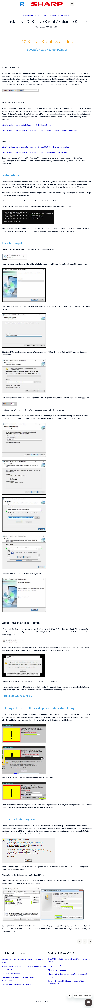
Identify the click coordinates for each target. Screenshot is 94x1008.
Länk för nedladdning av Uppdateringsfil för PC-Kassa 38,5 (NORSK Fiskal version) (34, 152)
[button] (72, 4)
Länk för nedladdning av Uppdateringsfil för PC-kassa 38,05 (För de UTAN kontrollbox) (36, 147)
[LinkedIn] (90, 941)
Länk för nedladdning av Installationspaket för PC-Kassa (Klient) (27, 125)
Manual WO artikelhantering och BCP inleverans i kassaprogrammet (67, 975)
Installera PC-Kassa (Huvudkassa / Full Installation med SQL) (23, 960)
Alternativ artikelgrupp (57, 970)
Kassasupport (28, 15)
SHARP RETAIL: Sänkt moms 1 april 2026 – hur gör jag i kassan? (69, 960)
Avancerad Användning (61, 15)
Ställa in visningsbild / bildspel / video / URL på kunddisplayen (66, 982)
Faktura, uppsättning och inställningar (16, 984)
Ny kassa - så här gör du (11, 973)
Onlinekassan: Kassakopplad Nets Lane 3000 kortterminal (19, 978)
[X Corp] (85, 941)
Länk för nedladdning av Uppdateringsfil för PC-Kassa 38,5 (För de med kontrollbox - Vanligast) (39, 130)
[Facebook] (79, 941)
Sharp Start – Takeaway (57, 966)
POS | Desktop (43, 15)
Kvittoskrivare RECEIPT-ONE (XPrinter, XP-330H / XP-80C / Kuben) (24, 967)
